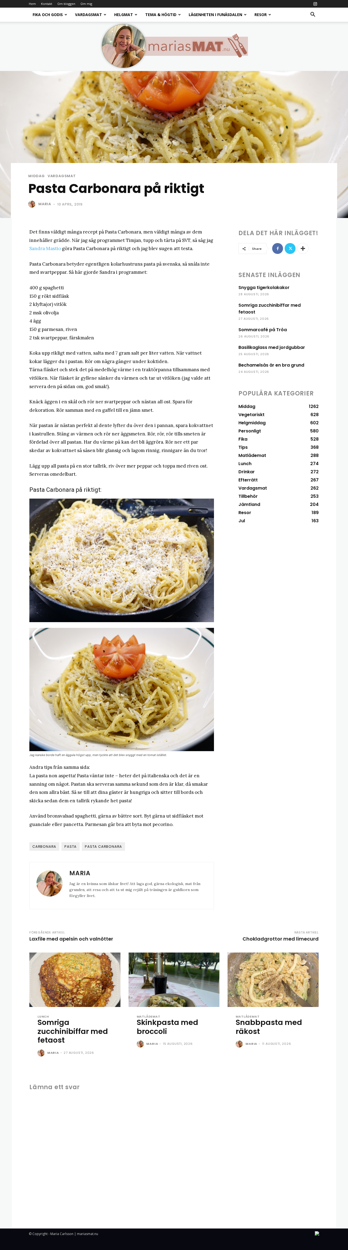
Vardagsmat (88, 14)
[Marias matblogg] (174, 46)
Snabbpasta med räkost (269, 1026)
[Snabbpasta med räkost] (273, 980)
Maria (44, 204)
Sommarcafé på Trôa (262, 330)
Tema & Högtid (160, 14)
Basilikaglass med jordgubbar (271, 347)
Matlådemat (148, 1016)
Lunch (43, 1016)
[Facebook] (277, 248)
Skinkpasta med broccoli (167, 1026)
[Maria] (33, 204)
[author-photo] (42, 1053)
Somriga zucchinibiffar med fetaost (73, 1031)
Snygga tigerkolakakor (264, 287)
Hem (32, 4)
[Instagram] (315, 4)
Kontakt (46, 4)
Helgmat (123, 14)
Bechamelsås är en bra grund (271, 365)
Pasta (70, 846)
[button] (312, 15)
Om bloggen (66, 4)
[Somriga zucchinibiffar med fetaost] (74, 980)
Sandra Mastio (45, 248)
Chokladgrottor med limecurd (281, 938)
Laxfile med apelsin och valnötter (71, 938)
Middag (36, 176)
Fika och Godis (48, 14)
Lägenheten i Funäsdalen (215, 14)
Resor (260, 14)
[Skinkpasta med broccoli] (174, 980)
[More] (303, 248)
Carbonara (44, 846)
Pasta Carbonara (103, 846)
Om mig (86, 4)
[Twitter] (290, 248)
